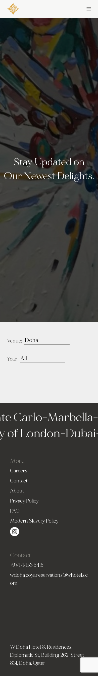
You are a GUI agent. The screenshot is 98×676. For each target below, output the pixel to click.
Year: (12, 359)
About (17, 491)
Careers (18, 471)
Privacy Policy (24, 501)
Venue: (14, 341)
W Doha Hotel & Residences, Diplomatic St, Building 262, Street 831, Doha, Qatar (47, 655)
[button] (70, 8)
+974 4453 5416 (26, 565)
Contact (19, 481)
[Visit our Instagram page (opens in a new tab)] (14, 531)
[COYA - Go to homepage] (13, 8)
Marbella (63, 417)
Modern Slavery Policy (34, 521)
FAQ (15, 511)
